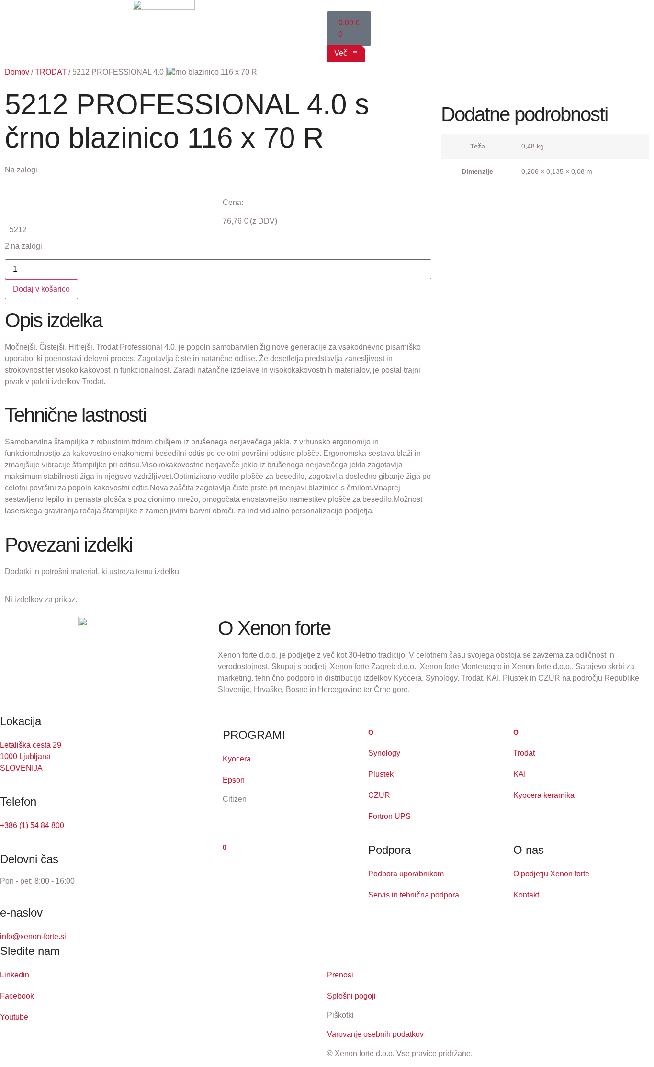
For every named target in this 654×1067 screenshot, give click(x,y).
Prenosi (340, 975)
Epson (234, 780)
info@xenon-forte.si (33, 936)
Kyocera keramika (544, 795)
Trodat (524, 753)
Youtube (14, 1017)
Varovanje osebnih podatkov (375, 1034)
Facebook (17, 996)
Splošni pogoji (351, 996)
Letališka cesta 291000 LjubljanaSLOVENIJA (30, 756)
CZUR (379, 795)
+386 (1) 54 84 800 (32, 825)
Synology (384, 753)
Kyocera (237, 759)
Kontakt (526, 895)
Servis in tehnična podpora (413, 895)
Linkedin (14, 975)
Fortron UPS (389, 816)
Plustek (381, 774)
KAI (519, 774)
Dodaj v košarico (41, 289)
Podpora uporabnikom (406, 874)
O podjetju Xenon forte (551, 874)
